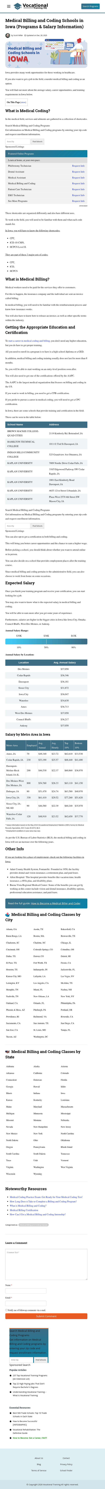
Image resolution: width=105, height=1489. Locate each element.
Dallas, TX (11, 956)
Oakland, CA (12, 1003)
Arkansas (10, 1073)
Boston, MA (38, 935)
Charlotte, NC (39, 942)
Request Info (78, 165)
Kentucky (37, 1099)
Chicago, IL (66, 942)
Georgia (9, 1086)
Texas (8, 1160)
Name (8, 1285)
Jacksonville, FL (68, 969)
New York (38, 1133)
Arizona (64, 1066)
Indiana (36, 1093)
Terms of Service (38, 1470)
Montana (37, 1120)
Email (8, 1297)
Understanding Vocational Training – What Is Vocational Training (29, 1394)
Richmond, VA (40, 1016)
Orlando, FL (38, 1003)
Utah (35, 1160)
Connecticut (11, 1079)
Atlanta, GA (11, 929)
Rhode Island (66, 1146)
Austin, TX (38, 929)
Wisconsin (10, 1173)
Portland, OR (66, 1009)
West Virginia (67, 1167)
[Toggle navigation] (8, 6)
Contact (66, 1458)
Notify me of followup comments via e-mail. (26, 1310)
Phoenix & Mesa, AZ (15, 1009)
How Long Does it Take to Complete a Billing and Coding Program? (43, 1201)
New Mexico (11, 1133)
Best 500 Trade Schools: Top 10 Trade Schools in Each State (30, 1415)
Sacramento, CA (13, 1023)
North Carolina (67, 1133)
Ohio (35, 1140)
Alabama (10, 1066)
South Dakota (39, 1153)
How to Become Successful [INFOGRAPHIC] (25, 1423)
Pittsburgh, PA (39, 1009)
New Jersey (66, 1126)
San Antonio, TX (41, 1023)
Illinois (9, 1093)
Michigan (10, 1113)
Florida (64, 1079)
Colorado (65, 1073)
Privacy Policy (66, 1464)
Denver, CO (38, 956)
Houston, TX (12, 969)
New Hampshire (40, 1126)
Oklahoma (65, 1140)
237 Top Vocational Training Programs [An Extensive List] (30, 1377)
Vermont (64, 1160)
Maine (9, 1106)
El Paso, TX (11, 962)
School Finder (66, 1470)
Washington (38, 1167)
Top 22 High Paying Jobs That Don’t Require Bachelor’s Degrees (28, 1385)
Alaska (36, 1066)
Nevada (9, 1126)
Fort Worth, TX (40, 962)
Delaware (37, 1079)
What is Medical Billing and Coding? (28, 1205)
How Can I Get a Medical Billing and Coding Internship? (38, 1214)
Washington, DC (40, 1036)
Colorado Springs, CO (43, 949)
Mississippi (65, 1113)
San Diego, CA (67, 1023)
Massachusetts (67, 1106)
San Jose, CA (12, 1029)
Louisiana (65, 1099)
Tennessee (65, 1153)
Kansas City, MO (13, 976)
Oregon (9, 1146)
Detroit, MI (66, 956)
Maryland (37, 1106)
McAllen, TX (67, 982)
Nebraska (65, 1120)
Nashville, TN (12, 996)
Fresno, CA (66, 962)
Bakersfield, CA (68, 929)
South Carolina (12, 1153)
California (37, 1073)
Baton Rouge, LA (14, 935)
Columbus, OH (67, 949)
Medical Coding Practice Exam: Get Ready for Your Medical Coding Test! (46, 1197)
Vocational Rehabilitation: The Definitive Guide (26, 1431)
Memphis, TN (12, 989)
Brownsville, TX (68, 935)
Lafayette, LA (39, 976)
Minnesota (38, 1113)
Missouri (10, 1120)
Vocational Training (52, 1484)
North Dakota (12, 1140)
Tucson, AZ (11, 1036)
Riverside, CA (67, 1016)
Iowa (63, 1093)
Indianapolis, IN (40, 969)
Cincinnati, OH (12, 949)
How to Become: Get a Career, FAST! (30, 1438)
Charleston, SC (12, 942)
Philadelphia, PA (68, 1003)
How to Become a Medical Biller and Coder (55, 903)
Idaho (63, 1086)
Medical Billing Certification (24, 1210)
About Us (39, 1458)
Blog (39, 1464)
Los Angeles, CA (41, 982)
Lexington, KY (12, 982)
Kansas (9, 1099)
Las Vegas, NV (67, 976)
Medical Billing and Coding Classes (33, 1225)
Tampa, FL (65, 1029)
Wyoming (37, 1173)
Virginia (9, 1167)
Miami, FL (38, 989)
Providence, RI (12, 1016)
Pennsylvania (39, 1146)
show (23, 102)
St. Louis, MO (39, 1029)
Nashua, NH (66, 989)
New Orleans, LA (41, 996)
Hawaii (36, 1086)
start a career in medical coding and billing (29, 340)
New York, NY (67, 996)
